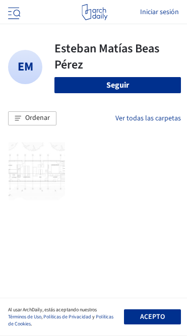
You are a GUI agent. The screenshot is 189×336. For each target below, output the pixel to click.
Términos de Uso (24, 316)
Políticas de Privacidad (67, 316)
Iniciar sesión (159, 12)
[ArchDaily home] (94, 12)
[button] (32, 118)
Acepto (152, 317)
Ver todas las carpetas (148, 118)
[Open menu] (13, 12)
